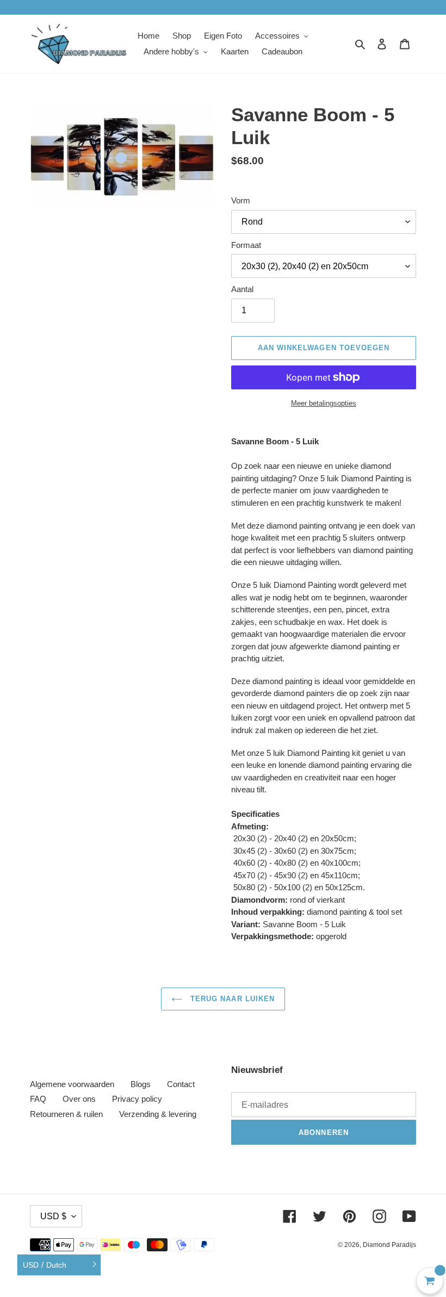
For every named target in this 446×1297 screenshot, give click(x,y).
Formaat (246, 245)
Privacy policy (137, 1098)
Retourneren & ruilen (66, 1114)
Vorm (240, 200)
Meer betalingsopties (323, 403)
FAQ (38, 1098)
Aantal (242, 289)
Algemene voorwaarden (72, 1084)
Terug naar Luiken (231, 999)
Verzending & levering (157, 1114)
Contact (181, 1084)
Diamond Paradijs (389, 1245)
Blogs (141, 1084)
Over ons (79, 1098)
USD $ (53, 1216)
